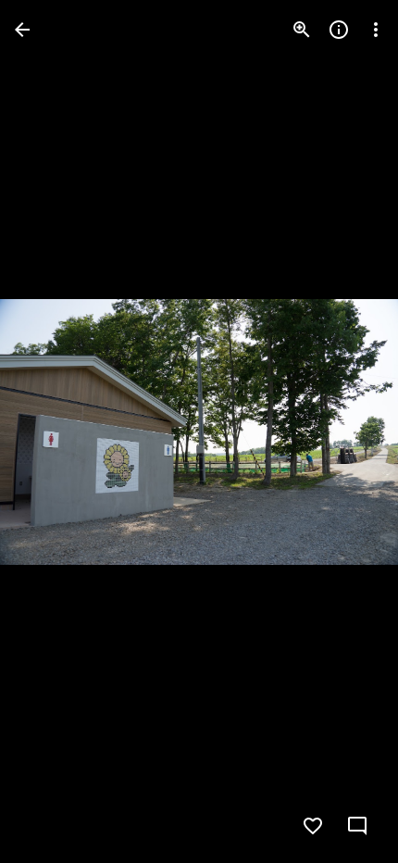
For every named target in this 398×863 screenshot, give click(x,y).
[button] (52, 431)
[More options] (375, 29)
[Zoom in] (301, 29)
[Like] (313, 826)
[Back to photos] (22, 29)
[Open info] (338, 29)
